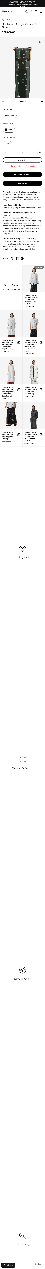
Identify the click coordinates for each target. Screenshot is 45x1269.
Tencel (7, 144)
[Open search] (26, 11)
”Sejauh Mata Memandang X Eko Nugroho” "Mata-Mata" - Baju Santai (11, 379)
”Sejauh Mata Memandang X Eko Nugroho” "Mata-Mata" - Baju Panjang (11, 333)
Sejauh (7, 20)
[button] (21, 101)
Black (10, 130)
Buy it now (23, 183)
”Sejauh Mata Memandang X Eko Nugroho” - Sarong (11, 424)
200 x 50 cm (10, 116)
